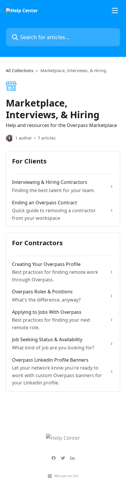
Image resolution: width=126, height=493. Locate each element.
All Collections (19, 70)
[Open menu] (115, 10)
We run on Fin (66, 475)
